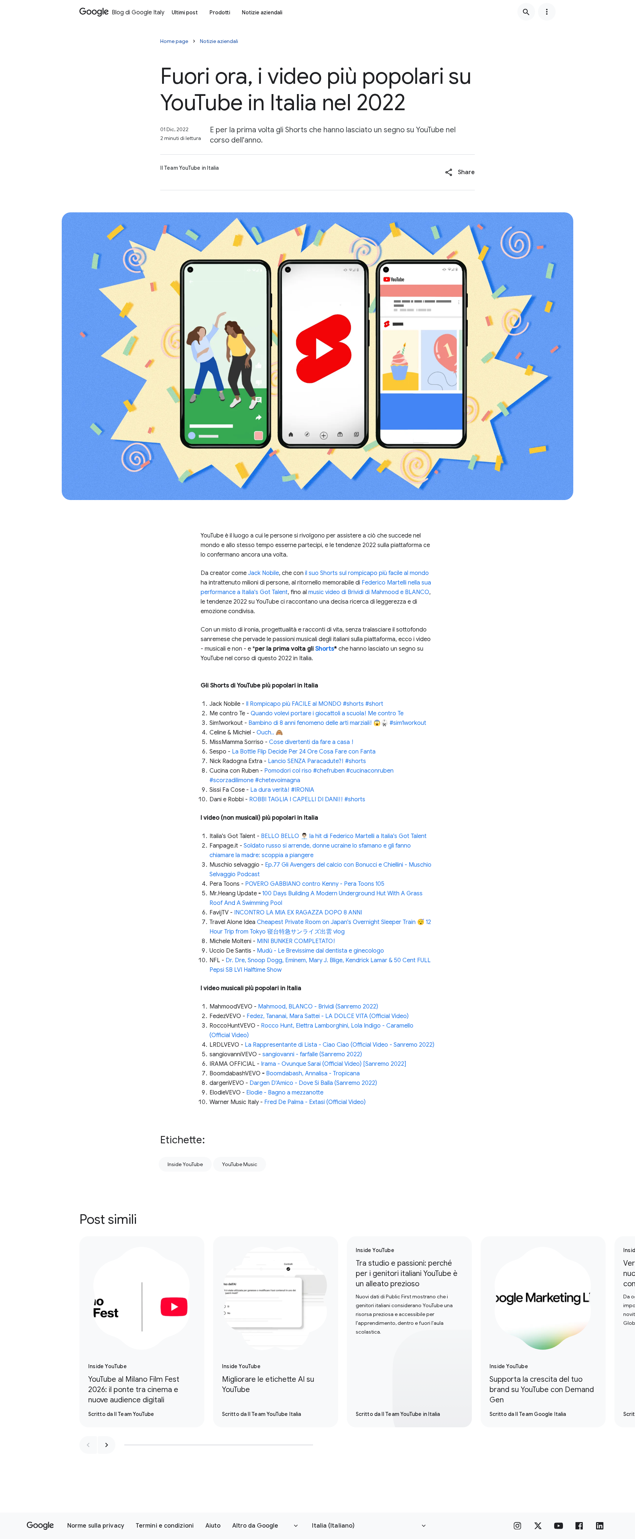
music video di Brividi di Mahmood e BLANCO (368, 592)
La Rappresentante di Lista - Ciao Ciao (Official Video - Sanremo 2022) (339, 1045)
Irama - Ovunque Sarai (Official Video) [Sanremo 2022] (333, 1064)
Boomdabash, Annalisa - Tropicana (313, 1073)
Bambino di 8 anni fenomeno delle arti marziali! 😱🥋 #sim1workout (337, 723)
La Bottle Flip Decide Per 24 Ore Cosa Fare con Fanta (304, 751)
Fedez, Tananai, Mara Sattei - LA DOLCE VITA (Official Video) (328, 1016)
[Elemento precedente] (88, 1445)
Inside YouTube (185, 1164)
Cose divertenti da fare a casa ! (311, 742)
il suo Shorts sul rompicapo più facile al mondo (367, 573)
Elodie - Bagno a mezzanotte (284, 1092)
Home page (174, 41)
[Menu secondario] (547, 12)
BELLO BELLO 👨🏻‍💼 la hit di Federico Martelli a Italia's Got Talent (344, 836)
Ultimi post (185, 12)
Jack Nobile (263, 573)
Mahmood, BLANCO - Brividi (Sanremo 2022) (318, 1006)
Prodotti (219, 12)
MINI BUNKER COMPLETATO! (296, 941)
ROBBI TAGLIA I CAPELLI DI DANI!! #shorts (307, 799)
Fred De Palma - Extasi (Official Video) (315, 1102)
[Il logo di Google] (40, 1525)
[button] (460, 172)
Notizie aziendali (262, 12)
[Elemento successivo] (106, 1445)
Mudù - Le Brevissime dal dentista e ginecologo (320, 950)
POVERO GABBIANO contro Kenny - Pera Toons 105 (314, 884)
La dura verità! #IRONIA (282, 790)
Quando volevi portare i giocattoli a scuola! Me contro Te (327, 713)
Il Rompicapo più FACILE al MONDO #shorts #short (314, 704)
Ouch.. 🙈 (269, 732)
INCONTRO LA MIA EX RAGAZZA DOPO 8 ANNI (298, 912)
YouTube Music (239, 1164)
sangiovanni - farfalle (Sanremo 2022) (312, 1054)
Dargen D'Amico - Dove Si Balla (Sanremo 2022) (313, 1083)
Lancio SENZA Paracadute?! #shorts (317, 761)
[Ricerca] (526, 12)
